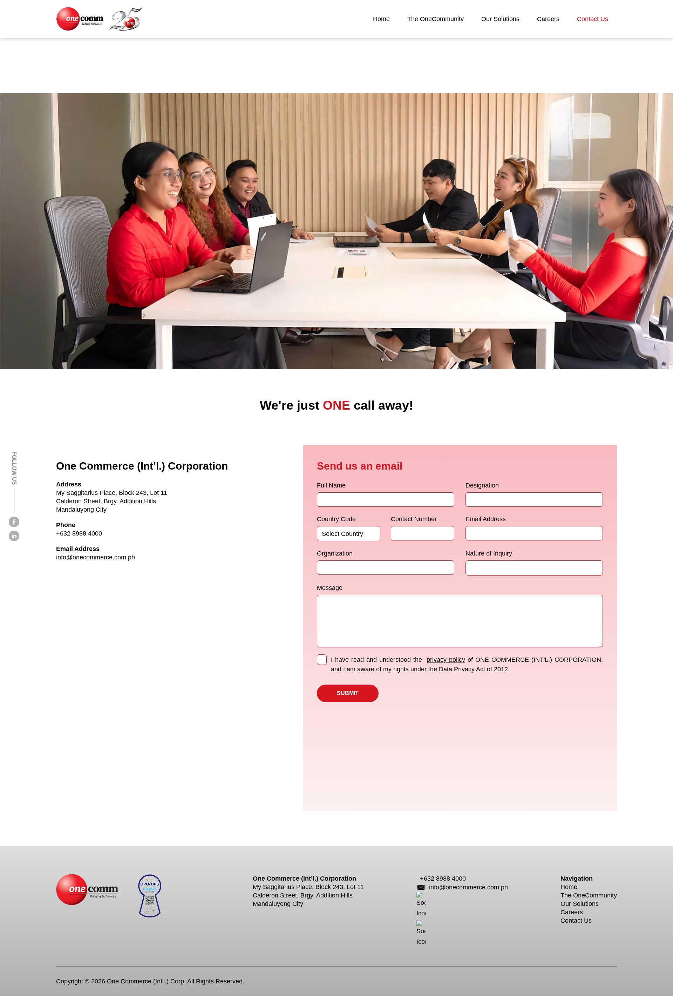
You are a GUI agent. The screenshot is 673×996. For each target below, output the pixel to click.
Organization (335, 553)
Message (329, 587)
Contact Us (592, 18)
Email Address (485, 519)
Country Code (336, 519)
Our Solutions (500, 18)
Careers (548, 18)
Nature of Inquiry (488, 553)
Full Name (331, 485)
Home (381, 18)
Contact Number (414, 519)
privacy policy (446, 659)
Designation (482, 485)
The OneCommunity (435, 18)
